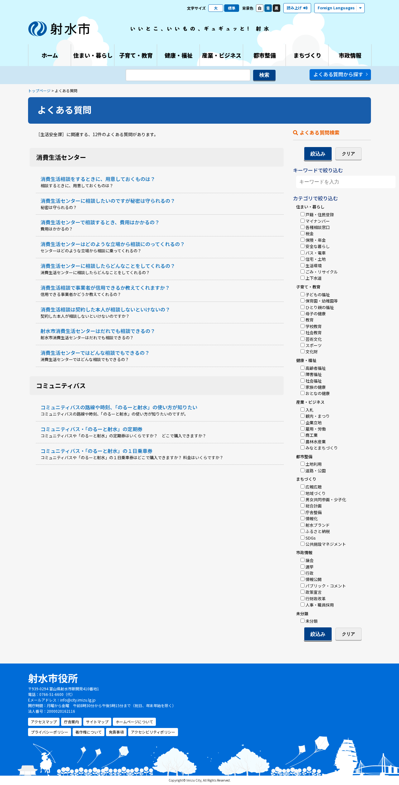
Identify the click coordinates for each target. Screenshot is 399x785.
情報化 (311, 518)
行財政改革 (315, 599)
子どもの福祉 (317, 294)
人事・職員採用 (319, 605)
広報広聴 (313, 487)
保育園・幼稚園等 (321, 301)
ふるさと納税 (317, 531)
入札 (309, 410)
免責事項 (116, 732)
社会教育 (313, 332)
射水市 (59, 28)
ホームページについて (134, 721)
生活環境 (313, 266)
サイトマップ (97, 721)
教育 (309, 320)
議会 (309, 560)
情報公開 (313, 579)
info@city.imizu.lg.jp (78, 699)
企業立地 (313, 423)
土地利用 (313, 464)
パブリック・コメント (325, 586)
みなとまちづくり (321, 448)
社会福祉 (313, 381)
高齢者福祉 (315, 368)
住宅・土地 (315, 259)
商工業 (311, 435)
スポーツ (313, 345)
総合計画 (313, 506)
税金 (309, 233)
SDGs (310, 538)
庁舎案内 (71, 721)
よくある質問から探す (338, 74)
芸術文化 (313, 339)
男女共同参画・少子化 (325, 499)
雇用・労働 (315, 429)
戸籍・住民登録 (319, 214)
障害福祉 (313, 374)
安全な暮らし (317, 246)
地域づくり (315, 493)
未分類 (311, 621)
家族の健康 (315, 387)
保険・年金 (315, 240)
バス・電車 (315, 253)
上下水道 (313, 278)
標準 (231, 8)
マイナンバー (317, 221)
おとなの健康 (317, 393)
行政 (309, 573)
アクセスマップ (44, 721)
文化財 (311, 351)
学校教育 (313, 326)
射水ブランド (317, 525)
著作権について (88, 732)
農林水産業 (315, 442)
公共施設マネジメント (325, 544)
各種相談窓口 (317, 227)
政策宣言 (313, 592)
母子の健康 (315, 313)
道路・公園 (315, 470)
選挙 (309, 567)
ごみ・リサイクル (321, 272)
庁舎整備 (313, 512)
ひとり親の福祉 (319, 307)
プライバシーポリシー (49, 732)
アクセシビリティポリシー (153, 732)
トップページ (39, 90)
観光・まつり (317, 416)
